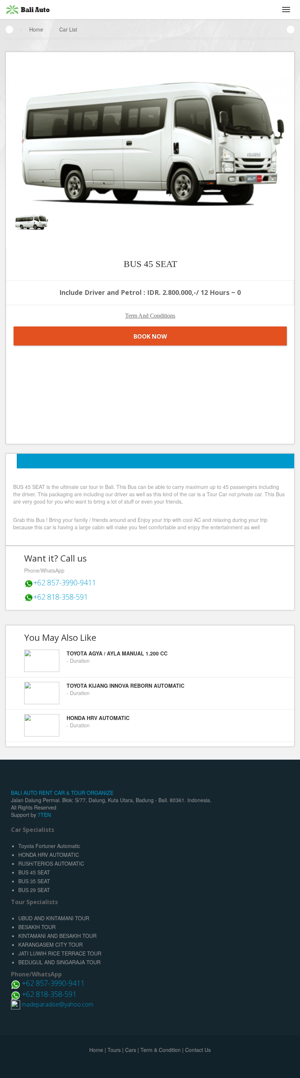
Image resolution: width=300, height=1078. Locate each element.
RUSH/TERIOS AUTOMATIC (51, 863)
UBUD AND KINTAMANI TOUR (53, 918)
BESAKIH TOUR (37, 927)
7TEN (44, 814)
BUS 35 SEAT (34, 881)
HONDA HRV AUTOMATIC (48, 854)
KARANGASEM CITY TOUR (50, 944)
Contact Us (198, 1049)
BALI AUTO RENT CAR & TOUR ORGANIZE (62, 792)
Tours (114, 1049)
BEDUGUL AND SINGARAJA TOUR (59, 962)
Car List (68, 29)
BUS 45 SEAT (34, 872)
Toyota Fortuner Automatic (49, 845)
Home (36, 29)
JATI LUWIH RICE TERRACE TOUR (59, 953)
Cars (130, 1049)
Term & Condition (160, 1049)
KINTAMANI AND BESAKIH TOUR (57, 935)
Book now (150, 336)
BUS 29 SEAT (34, 890)
